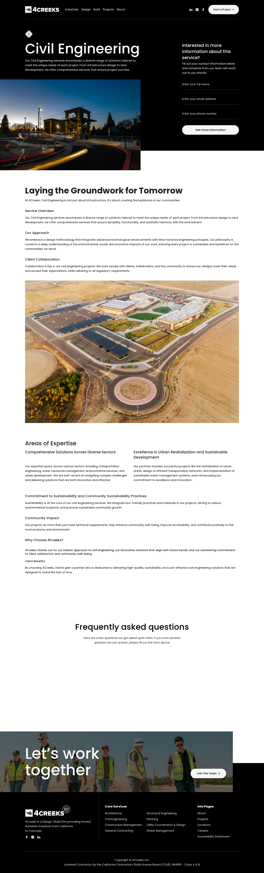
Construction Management (123, 824)
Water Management (160, 830)
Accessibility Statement (213, 836)
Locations (204, 824)
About (201, 813)
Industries (72, 9)
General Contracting (119, 830)
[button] (86, 9)
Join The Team (208, 773)
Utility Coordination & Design (166, 824)
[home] (42, 9)
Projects (108, 9)
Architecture (113, 813)
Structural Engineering (162, 813)
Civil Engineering (116, 819)
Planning (152, 819)
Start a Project (223, 9)
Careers (202, 830)
